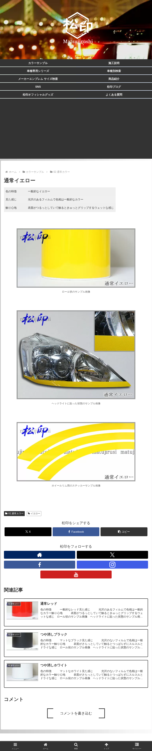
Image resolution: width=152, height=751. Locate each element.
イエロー (35, 513)
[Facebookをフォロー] (39, 565)
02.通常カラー (16, 513)
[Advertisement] (76, 131)
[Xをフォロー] (112, 555)
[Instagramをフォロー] (112, 565)
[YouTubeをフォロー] (76, 574)
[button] (124, 531)
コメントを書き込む (76, 713)
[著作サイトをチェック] (39, 555)
